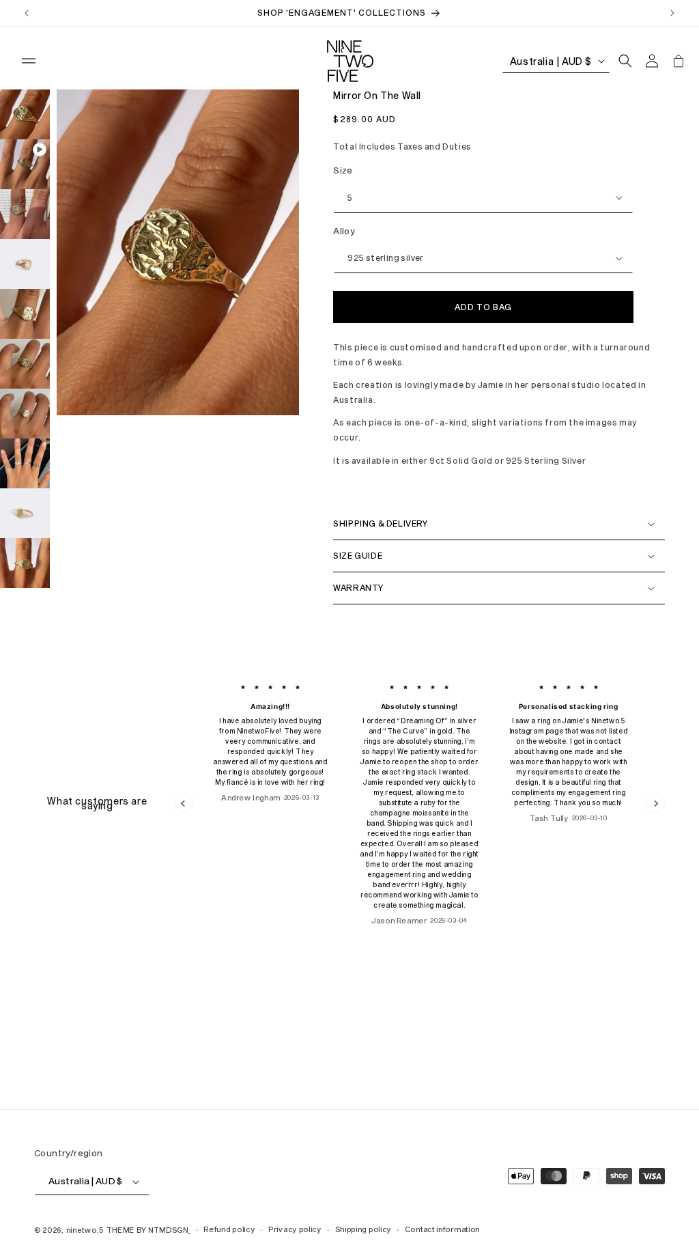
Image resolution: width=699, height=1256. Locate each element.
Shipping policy (363, 1229)
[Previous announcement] (27, 13)
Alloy (344, 230)
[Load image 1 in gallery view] (25, 114)
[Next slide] (655, 803)
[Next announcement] (672, 13)
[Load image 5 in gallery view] (25, 364)
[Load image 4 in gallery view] (25, 314)
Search (52, 1044)
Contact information (442, 1229)
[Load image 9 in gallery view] (25, 563)
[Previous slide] (183, 803)
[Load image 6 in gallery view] (25, 413)
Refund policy (229, 1229)
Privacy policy (295, 1229)
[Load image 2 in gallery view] (25, 214)
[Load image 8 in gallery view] (25, 513)
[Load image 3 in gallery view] (25, 264)
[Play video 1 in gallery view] (25, 164)
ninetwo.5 (85, 1229)
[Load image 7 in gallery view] (25, 463)
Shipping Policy (72, 1077)
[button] (29, 61)
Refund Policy (69, 1060)
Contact (56, 1094)
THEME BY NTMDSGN (147, 1229)
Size (343, 170)
